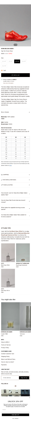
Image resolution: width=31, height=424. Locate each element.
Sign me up (24, 377)
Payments (4, 364)
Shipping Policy (5, 356)
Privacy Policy (5, 347)
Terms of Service (6, 345)
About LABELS (5, 342)
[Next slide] (28, 319)
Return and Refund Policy (8, 359)
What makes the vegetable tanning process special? (13, 208)
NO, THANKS (15, 418)
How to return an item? (7, 362)
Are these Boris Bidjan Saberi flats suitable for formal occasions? (13, 215)
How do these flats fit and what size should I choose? (13, 201)
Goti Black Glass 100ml (15, 231)
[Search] (4, 2)
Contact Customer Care (7, 353)
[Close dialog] (29, 397)
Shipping (6, 174)
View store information (8, 83)
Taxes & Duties (8, 185)
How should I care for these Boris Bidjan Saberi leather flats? (14, 194)
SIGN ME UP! (15, 414)
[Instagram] (15, 386)
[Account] (26, 2)
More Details (15, 112)
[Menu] (1, 2)
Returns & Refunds (9, 179)
